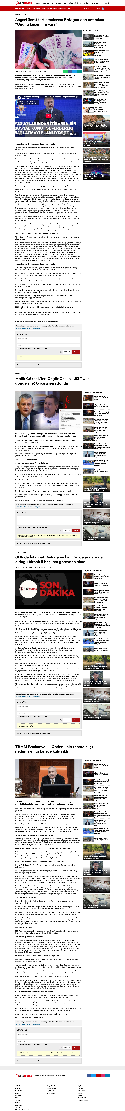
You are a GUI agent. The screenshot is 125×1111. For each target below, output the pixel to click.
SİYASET (60, 3)
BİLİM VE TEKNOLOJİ (96, 3)
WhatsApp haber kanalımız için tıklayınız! (28, 328)
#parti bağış (60, 500)
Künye (80, 1093)
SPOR (55, 3)
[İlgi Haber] (23, 5)
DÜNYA (71, 3)
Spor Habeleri (51, 1093)
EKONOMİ (50, 3)
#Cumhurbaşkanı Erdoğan (22, 321)
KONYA (44, 3)
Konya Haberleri (51, 1088)
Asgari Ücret (50, 1091)
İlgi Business (82, 1086)
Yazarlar (80, 1088)
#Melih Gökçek (19, 500)
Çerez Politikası (83, 1100)
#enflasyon (55, 321)
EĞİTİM (66, 3)
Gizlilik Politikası (83, 1098)
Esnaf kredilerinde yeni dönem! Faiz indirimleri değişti (46, 8)
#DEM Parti (36, 1017)
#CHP (31, 500)
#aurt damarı (29, 1017)
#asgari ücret (45, 321)
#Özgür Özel (26, 500)
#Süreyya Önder (43, 1017)
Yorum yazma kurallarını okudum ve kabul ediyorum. (33, 348)
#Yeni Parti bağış (46, 500)
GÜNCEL (38, 3)
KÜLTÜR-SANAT (79, 3)
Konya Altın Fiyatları (53, 1086)
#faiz (50, 321)
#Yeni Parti (54, 500)
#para (40, 500)
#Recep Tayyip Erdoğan (35, 321)
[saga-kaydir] (25, 8)
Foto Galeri (81, 1091)
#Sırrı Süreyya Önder (20, 1017)
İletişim (80, 1095)
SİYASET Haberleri (20, 15)
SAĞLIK (86, 3)
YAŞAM (17, 1100)
